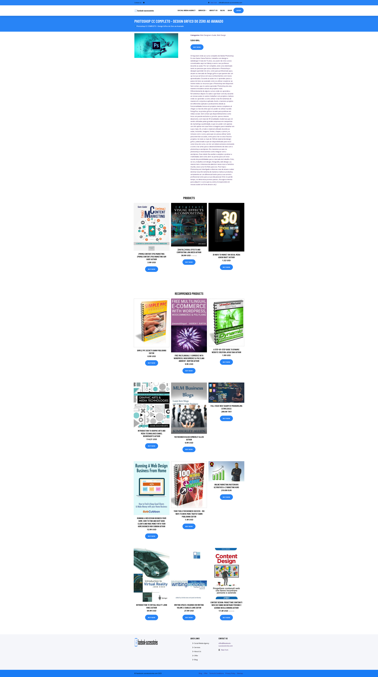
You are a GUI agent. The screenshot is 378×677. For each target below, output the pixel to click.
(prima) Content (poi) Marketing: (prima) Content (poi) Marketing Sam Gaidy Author (151, 256)
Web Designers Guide (208, 35)
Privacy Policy (230, 673)
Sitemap (240, 673)
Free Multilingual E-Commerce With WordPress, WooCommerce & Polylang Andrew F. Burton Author (189, 358)
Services (197, 647)
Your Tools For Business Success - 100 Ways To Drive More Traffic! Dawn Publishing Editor (189, 514)
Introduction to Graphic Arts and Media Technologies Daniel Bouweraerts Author (151, 433)
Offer (238, 10)
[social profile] (143, 3)
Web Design (221, 35)
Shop (230, 10)
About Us (213, 10)
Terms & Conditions (216, 673)
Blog (222, 10)
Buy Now (197, 47)
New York (214, 3)
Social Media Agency (186, 10)
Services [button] (201, 10)
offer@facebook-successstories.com (230, 3)
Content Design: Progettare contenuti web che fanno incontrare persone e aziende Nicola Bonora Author (226, 605)
